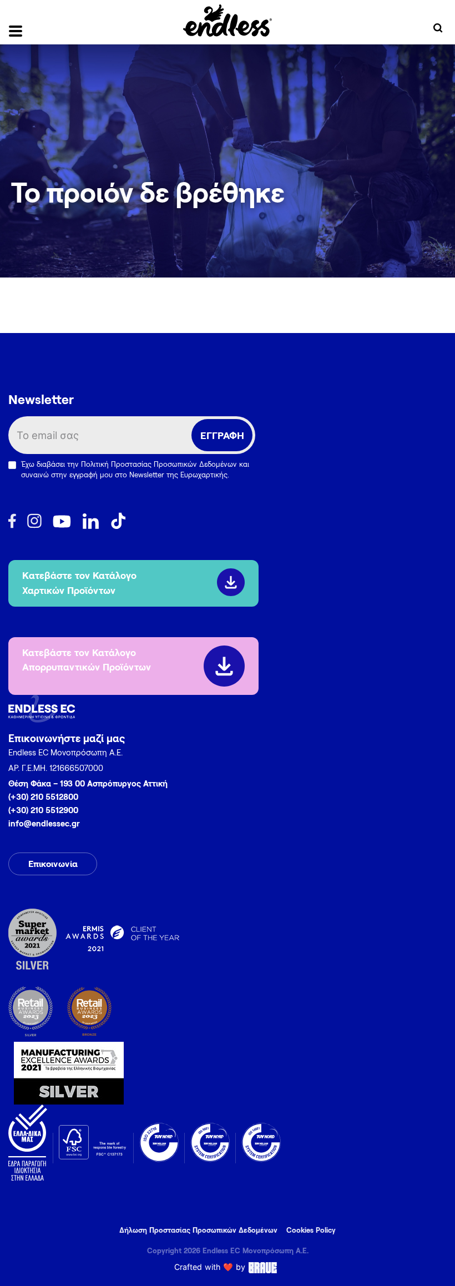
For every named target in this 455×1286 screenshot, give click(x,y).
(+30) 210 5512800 (43, 796)
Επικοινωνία (53, 863)
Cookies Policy (311, 1230)
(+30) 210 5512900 (43, 810)
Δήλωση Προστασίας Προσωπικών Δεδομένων (198, 1230)
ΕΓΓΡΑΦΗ (222, 435)
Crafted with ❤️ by (209, 1267)
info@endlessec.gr (44, 823)
